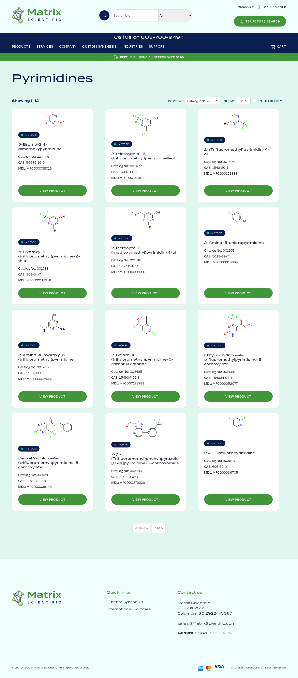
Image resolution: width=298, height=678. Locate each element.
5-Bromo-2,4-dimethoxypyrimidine (40, 146)
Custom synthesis (125, 602)
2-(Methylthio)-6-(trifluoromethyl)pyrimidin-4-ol (143, 156)
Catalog (244, 7)
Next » (159, 528)
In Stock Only (270, 100)
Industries (133, 46)
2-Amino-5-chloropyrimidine (234, 242)
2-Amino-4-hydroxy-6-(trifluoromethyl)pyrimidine (46, 357)
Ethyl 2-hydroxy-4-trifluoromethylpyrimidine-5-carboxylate (233, 359)
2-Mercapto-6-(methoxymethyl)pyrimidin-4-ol (143, 250)
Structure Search (263, 21)
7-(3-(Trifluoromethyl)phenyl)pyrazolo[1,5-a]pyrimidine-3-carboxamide (145, 458)
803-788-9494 (215, 632)
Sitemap (279, 667)
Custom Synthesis (99, 46)
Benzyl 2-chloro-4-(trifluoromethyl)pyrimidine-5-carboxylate (49, 462)
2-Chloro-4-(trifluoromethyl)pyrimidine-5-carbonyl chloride (142, 359)
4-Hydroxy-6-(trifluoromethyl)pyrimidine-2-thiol (49, 256)
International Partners (129, 609)
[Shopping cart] (273, 47)
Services (45, 46)
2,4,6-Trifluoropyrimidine (229, 453)
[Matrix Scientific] (37, 15)
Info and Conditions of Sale (251, 667)
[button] (195, 57)
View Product (52, 190)
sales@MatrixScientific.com (207, 623)
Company (67, 46)
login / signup (274, 7)
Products (21, 46)
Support (157, 46)
